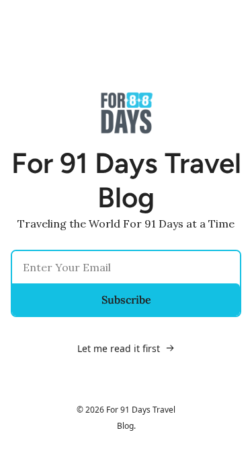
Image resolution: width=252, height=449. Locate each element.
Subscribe (126, 299)
